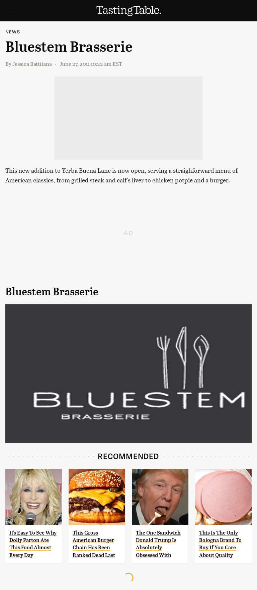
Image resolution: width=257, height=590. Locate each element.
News (12, 31)
